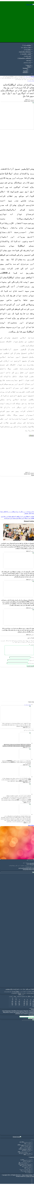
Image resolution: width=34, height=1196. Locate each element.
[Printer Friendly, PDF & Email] (31, 436)
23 (12, 1003)
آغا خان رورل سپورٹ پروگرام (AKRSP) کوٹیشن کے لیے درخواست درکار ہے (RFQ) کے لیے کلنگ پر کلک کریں (16, 762)
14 (19, 1001)
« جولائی (31, 1008)
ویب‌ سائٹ (31, 663)
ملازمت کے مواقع (7, 991)
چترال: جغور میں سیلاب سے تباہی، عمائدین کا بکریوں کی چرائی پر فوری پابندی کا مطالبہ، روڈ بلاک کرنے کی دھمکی (18, 629)
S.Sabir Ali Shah (30, 1176)
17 (33, 1003)
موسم (28, 60)
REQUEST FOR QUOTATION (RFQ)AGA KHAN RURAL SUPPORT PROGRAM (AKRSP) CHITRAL (17, 745)
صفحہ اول (26, 45)
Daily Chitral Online (27, 1175)
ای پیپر (27, 62)
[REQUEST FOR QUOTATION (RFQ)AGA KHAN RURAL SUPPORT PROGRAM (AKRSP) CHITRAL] (25, 743)
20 (24, 1003)
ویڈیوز (24, 993)
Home (32, 76)
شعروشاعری (25, 53)
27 (24, 1004)
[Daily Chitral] (30, 4)
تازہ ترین (26, 47)
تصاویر (20, 989)
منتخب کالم (30, 993)
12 (27, 1001)
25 (30, 1004)
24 (33, 1004)
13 (24, 1001)
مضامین (27, 49)
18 (30, 1003)
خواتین (27, 56)
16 (12, 1001)
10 (33, 1001)
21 (19, 1003)
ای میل (31, 660)
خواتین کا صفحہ (12, 989)
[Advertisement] (17, 23)
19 (27, 1003)
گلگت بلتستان (24, 58)
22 (15, 1003)
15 (15, 1001)
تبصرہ (31, 644)
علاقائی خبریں (23, 991)
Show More (31, 825)
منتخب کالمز (25, 51)
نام (32, 657)
